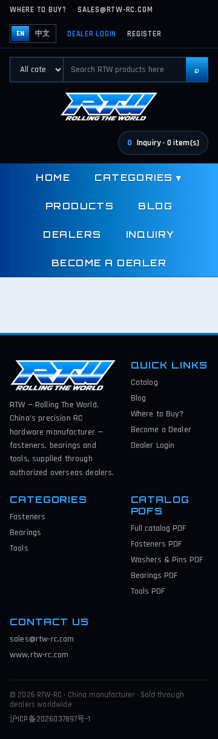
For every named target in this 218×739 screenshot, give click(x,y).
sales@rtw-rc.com (115, 10)
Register (144, 34)
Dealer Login (91, 34)
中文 (42, 33)
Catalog (144, 382)
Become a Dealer (109, 263)
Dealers (72, 234)
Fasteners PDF (156, 544)
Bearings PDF (154, 575)
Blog (155, 206)
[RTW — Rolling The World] (109, 106)
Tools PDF (148, 591)
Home (53, 177)
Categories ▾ (138, 177)
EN (20, 33)
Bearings (25, 532)
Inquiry (150, 234)
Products (79, 206)
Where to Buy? (38, 10)
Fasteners (27, 516)
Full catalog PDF (158, 528)
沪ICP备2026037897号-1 (50, 719)
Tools (19, 548)
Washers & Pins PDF (167, 559)
